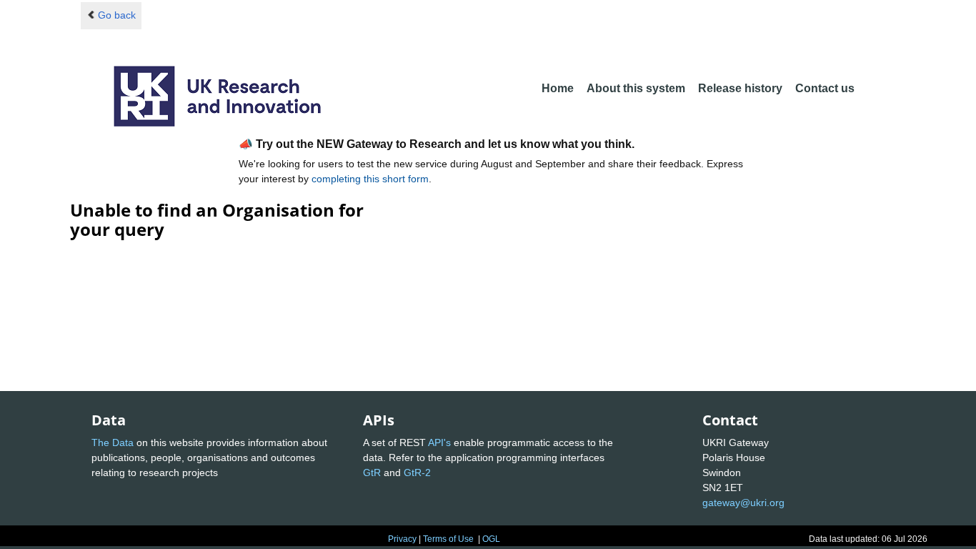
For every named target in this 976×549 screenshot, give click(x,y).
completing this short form (370, 178)
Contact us (825, 88)
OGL (491, 539)
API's (439, 442)
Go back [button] (117, 15)
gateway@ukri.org (743, 502)
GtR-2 (417, 472)
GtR (372, 472)
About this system (636, 88)
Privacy (402, 539)
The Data (112, 442)
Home (558, 88)
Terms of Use (448, 539)
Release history (740, 88)
